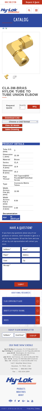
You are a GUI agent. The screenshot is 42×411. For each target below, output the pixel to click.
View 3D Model (12, 125)
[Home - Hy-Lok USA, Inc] (9, 10)
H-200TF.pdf (14, 218)
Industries (21, 392)
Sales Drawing (12, 129)
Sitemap (38, 408)
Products (21, 388)
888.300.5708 (10, 2)
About (21, 395)
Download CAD (12, 118)
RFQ (35, 107)
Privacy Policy (30, 408)
